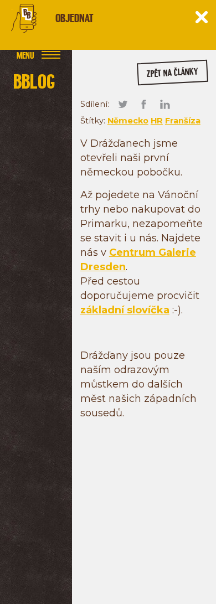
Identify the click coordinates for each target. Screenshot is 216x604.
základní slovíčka (124, 310)
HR (157, 121)
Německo (127, 121)
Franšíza (182, 121)
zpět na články (172, 73)
